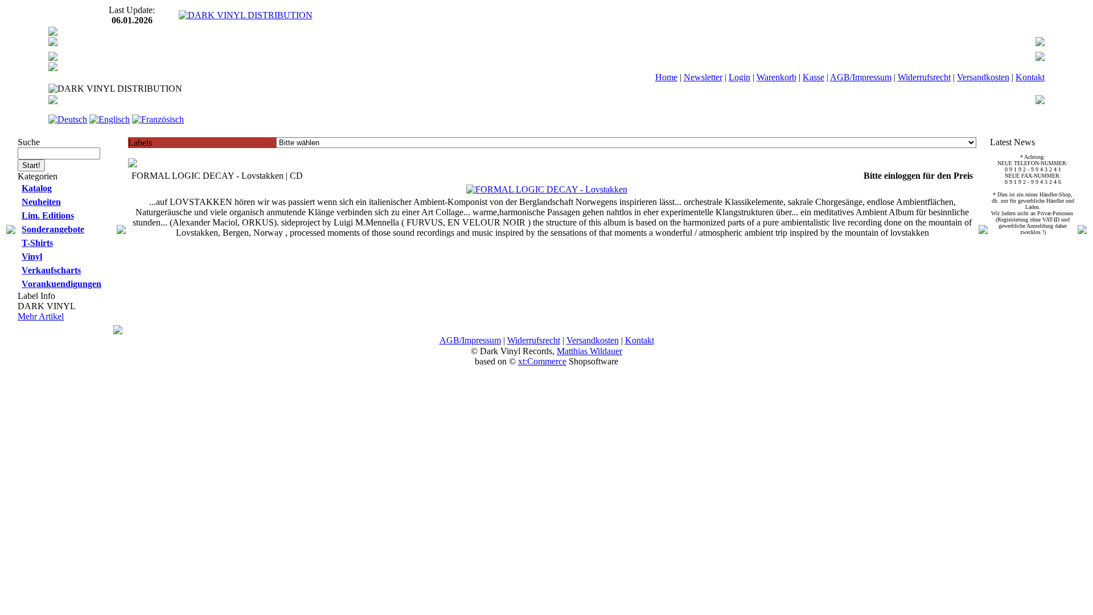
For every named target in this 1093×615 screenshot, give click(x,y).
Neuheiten (41, 202)
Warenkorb (776, 77)
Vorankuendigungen (61, 284)
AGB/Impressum (860, 77)
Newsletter (703, 77)
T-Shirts (37, 243)
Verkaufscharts (51, 270)
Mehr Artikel (41, 316)
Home (666, 77)
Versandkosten (983, 77)
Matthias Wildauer (589, 351)
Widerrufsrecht (924, 77)
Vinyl (32, 256)
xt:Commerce (542, 361)
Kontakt (1030, 77)
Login (739, 77)
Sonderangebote (53, 229)
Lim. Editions (48, 215)
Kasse (813, 77)
